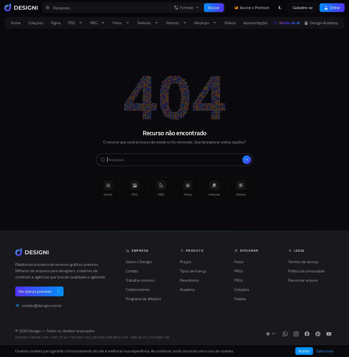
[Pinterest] (318, 334)
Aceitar (304, 351)
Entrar (335, 7)
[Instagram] (296, 334)
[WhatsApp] (285, 334)
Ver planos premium (35, 291)
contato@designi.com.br (42, 305)
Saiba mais (325, 351)
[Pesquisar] (246, 159)
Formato (187, 7)
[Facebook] (307, 334)
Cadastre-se (303, 7)
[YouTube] (329, 334)
